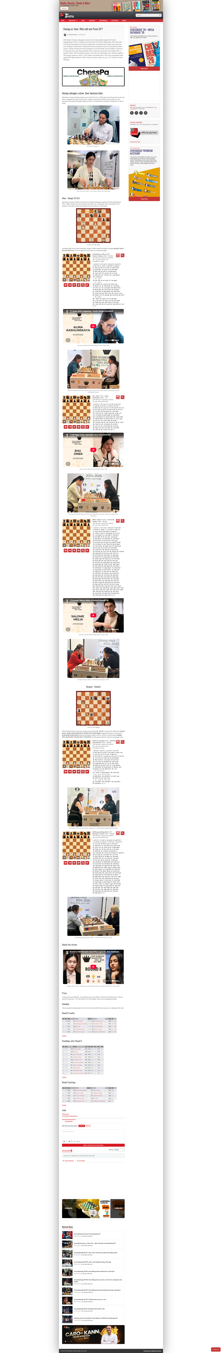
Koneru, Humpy (98, 1029)
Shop (83, 20)
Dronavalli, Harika (98, 1021)
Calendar (92, 20)
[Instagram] (145, 113)
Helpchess (114, 20)
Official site (65, 1114)
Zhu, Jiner (78, 1026)
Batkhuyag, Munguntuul (81, 1023)
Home (62, 20)
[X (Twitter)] (132, 113)
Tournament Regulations (69, 1116)
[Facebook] (141, 113)
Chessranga (103, 20)
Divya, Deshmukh (98, 1026)
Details (64, 1036)
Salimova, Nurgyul (80, 1031)
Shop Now (144, 68)
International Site (135, 141)
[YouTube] (136, 113)
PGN (115, 1021)
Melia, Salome (79, 1021)
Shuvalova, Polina (98, 1023)
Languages (72, 20)
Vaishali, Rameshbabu (99, 1031)
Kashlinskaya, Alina (80, 1029)
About (124, 20)
